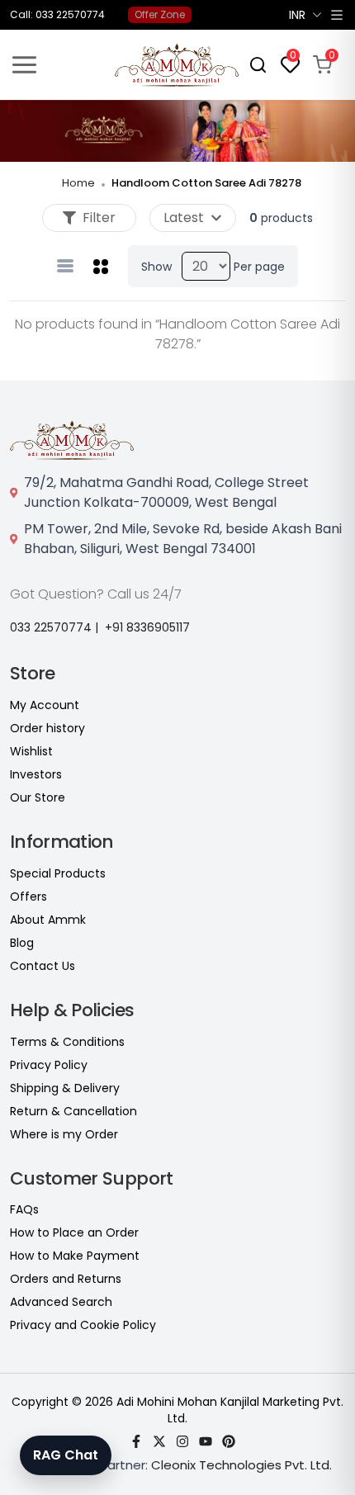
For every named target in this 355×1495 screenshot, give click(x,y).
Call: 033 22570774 (57, 14)
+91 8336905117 (147, 627)
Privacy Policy (49, 1065)
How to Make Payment (75, 1255)
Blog (22, 942)
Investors (36, 774)
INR (297, 15)
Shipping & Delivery (65, 1088)
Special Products (58, 873)
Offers (28, 896)
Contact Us (42, 966)
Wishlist (31, 751)
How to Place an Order (74, 1232)
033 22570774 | (54, 627)
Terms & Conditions (67, 1042)
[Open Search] (257, 64)
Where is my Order (64, 1134)
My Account (44, 705)
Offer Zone (160, 14)
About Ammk (48, 919)
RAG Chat (65, 1454)
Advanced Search (61, 1302)
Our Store (37, 797)
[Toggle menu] (24, 64)
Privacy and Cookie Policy (83, 1325)
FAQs (24, 1209)
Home (78, 183)
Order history (47, 728)
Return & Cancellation (73, 1111)
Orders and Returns (65, 1278)
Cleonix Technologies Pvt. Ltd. (241, 1465)
